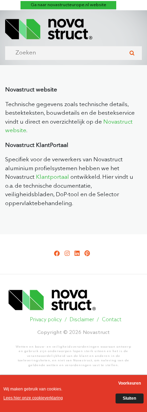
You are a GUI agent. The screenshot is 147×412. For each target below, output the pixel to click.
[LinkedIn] (77, 254)
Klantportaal (52, 177)
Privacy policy (46, 320)
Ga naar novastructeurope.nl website (68, 5)
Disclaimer (82, 320)
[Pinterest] (87, 254)
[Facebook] (57, 254)
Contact (111, 320)
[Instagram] (67, 254)
